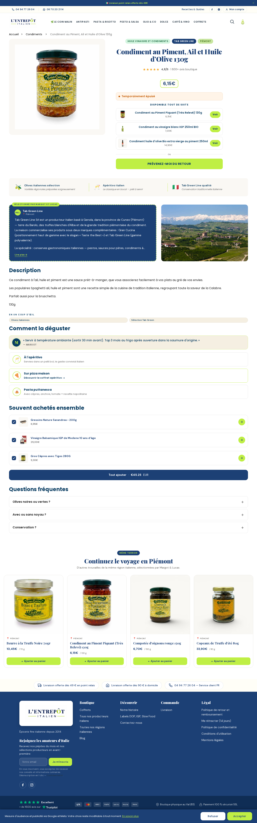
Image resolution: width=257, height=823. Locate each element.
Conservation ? (24, 527)
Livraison (166, 710)
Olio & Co (149, 21)
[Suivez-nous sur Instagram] (31, 785)
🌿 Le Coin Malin (61, 21)
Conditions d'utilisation (216, 734)
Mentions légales (212, 740)
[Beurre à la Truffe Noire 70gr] (33, 604)
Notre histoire (129, 710)
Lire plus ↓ (21, 254)
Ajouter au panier (33, 661)
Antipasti (82, 21)
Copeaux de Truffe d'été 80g (218, 643)
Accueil (14, 34)
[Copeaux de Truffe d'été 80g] (223, 604)
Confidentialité (55, 775)
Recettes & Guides (193, 9)
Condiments (34, 34)
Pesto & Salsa (129, 21)
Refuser (213, 816)
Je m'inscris (60, 761)
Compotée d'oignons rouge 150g (157, 643)
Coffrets (200, 21)
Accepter (239, 816)
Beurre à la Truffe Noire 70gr (29, 643)
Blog (82, 738)
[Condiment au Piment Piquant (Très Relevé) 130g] (97, 604)
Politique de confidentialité (219, 727)
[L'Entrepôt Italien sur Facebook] (212, 9)
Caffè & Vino (180, 21)
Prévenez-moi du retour (169, 164)
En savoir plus (130, 816)
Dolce (164, 21)
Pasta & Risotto (105, 21)
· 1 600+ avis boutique (179, 69)
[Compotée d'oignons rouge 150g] (160, 604)
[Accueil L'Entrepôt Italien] (46, 713)
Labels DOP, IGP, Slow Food (137, 716)
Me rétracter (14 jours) (216, 721)
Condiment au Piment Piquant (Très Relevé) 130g (96, 645)
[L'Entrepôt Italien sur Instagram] (219, 9)
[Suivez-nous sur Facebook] (22, 785)
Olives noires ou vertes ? (31, 502)
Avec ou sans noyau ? (29, 514)
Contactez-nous (131, 723)
